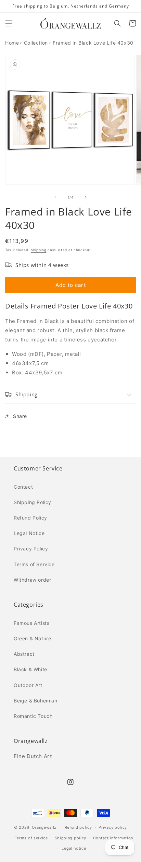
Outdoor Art (28, 685)
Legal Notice (29, 533)
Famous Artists (31, 623)
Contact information (113, 838)
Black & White (30, 669)
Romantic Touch (33, 716)
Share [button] (20, 416)
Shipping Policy (32, 502)
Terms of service (31, 838)
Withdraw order (32, 580)
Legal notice (74, 848)
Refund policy (78, 827)
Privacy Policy (31, 548)
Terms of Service (34, 564)
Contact (23, 487)
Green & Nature (32, 638)
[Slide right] (85, 197)
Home (12, 43)
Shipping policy (71, 838)
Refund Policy (30, 518)
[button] (8, 23)
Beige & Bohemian (35, 700)
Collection (36, 43)
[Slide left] (55, 197)
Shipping (39, 250)
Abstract (24, 654)
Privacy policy (113, 827)
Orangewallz (44, 827)
